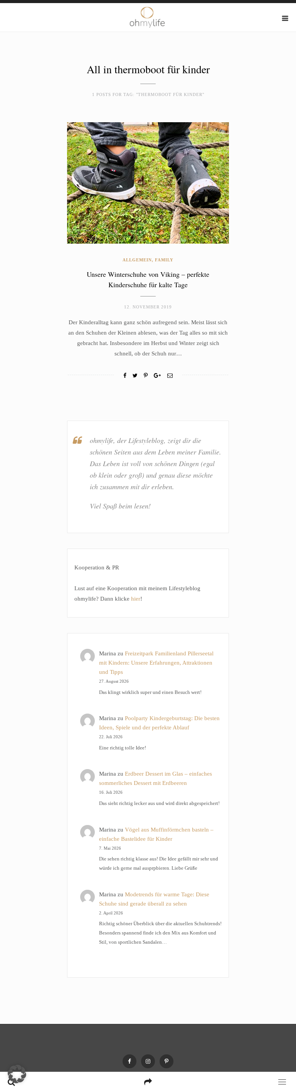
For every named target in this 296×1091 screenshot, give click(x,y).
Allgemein (137, 260)
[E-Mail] (170, 376)
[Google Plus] (157, 376)
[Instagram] (148, 1061)
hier (135, 599)
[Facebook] (124, 376)
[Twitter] (135, 376)
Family (164, 260)
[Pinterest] (166, 1061)
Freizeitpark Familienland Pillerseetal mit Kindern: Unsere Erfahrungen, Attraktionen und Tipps (156, 662)
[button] (17, 1074)
